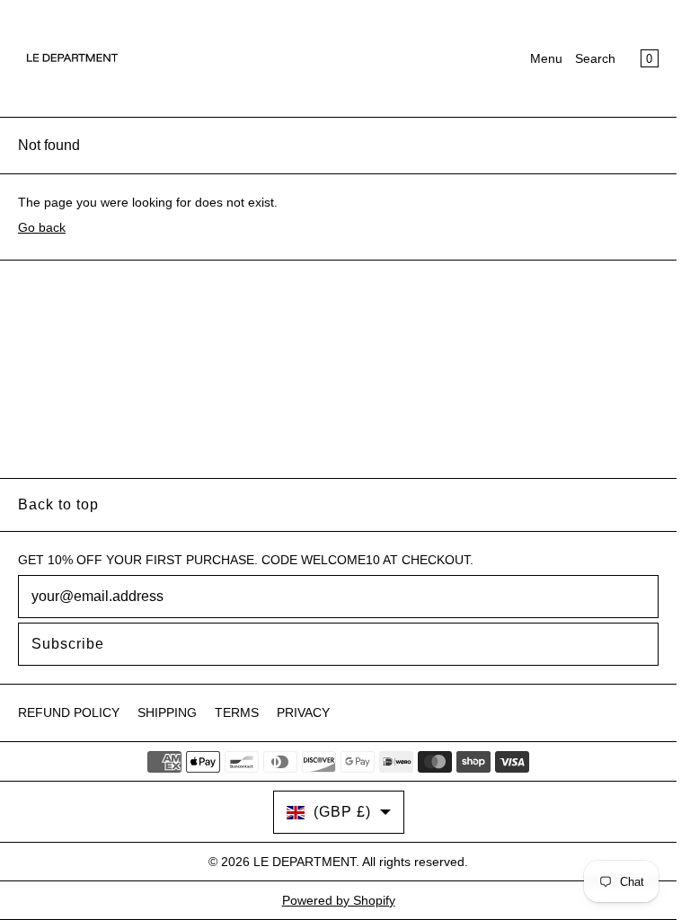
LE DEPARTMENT (304, 861)
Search (595, 58)
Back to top (58, 504)
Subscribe (67, 643)
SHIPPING (167, 712)
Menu (546, 58)
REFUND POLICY (68, 712)
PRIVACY (303, 712)
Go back (42, 227)
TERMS (237, 712)
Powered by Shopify (338, 900)
